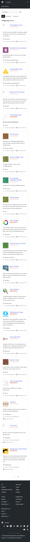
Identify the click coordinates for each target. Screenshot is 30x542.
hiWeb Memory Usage (16, 312)
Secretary (13, 402)
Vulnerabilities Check (16, 25)
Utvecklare (4, 501)
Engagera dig (19, 496)
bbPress (4, 513)
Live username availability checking (16, 179)
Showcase (18, 484)
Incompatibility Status (16, 69)
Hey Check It (13, 425)
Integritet (3, 492)
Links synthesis (14, 289)
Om (2, 484)
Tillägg (17, 489)
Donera (18, 501)
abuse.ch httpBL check (16, 157)
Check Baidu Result (15, 115)
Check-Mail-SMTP (15, 337)
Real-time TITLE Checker (17, 92)
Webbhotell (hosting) (6, 489)
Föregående (12, 476)
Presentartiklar (20, 504)
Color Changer (14, 220)
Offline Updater (14, 197)
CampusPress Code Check (18, 243)
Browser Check (14, 360)
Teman (17, 487)
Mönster (18, 492)
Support (3, 499)
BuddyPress (5, 516)
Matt (3, 511)
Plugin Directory (5, 6)
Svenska (7, 522)
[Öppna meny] (28, 2)
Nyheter (3, 487)
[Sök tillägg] (20, 12)
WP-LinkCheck (14, 134)
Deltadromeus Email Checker (18, 449)
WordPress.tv (5, 504)
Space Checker (14, 266)
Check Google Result (16, 381)
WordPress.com (6, 508)
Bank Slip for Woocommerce (18, 48)
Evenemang (19, 499)
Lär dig (3, 496)
